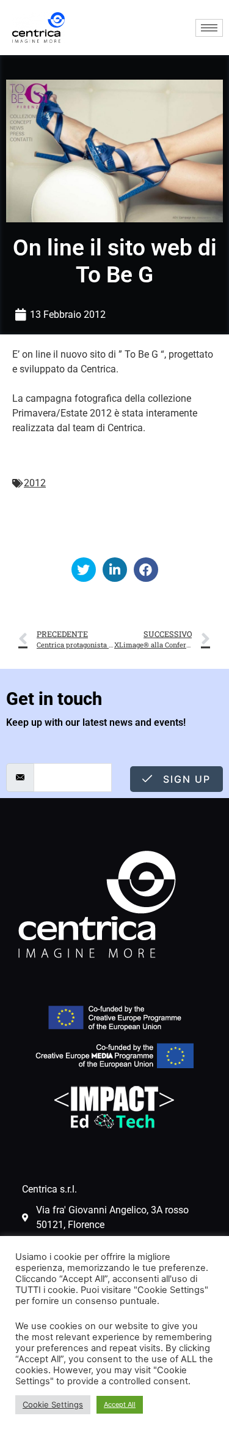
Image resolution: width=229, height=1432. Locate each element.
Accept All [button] (120, 1404)
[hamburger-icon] (209, 28)
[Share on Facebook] (146, 569)
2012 (35, 483)
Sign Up (185, 779)
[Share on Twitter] (83, 569)
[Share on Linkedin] (115, 569)
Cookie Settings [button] (53, 1404)
